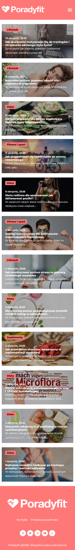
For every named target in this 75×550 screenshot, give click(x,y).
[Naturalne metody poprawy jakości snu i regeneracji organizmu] (37, 80)
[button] (69, 10)
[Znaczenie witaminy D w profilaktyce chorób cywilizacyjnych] (37, 426)
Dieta (10, 106)
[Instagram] (37, 533)
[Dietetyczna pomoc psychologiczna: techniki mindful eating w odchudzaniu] (37, 310)
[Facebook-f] (23, 533)
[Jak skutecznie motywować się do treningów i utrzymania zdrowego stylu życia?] (37, 41)
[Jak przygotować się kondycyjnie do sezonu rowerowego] (37, 156)
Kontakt (22, 519)
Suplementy (15, 337)
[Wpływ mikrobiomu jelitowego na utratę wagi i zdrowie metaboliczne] (37, 387)
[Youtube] (45, 533)
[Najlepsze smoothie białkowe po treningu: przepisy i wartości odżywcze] (37, 464)
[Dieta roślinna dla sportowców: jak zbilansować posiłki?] (37, 194)
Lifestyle (12, 29)
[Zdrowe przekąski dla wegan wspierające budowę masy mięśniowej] (37, 118)
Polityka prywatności (44, 519)
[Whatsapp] (52, 533)
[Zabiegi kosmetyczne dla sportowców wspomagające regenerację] (37, 233)
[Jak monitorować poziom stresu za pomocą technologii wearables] (37, 272)
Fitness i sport (16, 144)
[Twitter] (30, 533)
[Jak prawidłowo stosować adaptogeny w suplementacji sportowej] (37, 349)
